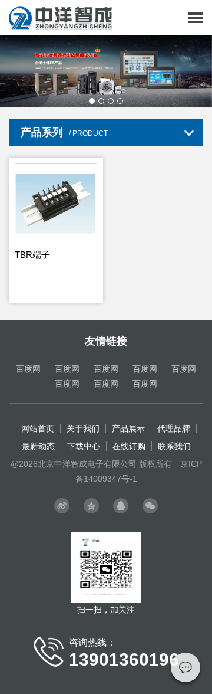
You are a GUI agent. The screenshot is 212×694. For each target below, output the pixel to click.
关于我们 (83, 428)
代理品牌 (173, 428)
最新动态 (38, 446)
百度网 (28, 369)
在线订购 (128, 446)
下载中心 (83, 446)
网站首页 (37, 428)
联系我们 (174, 446)
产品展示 (128, 428)
